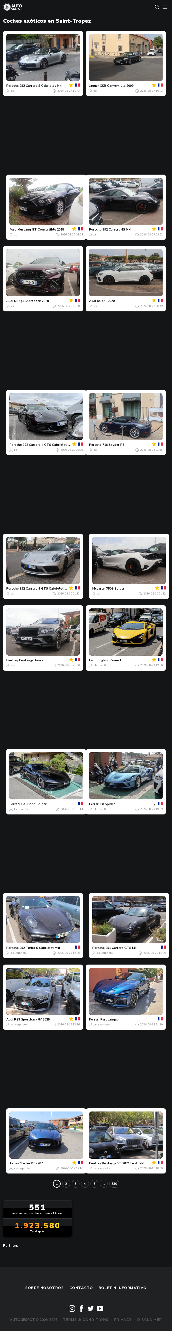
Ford (13, 229)
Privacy (123, 1319)
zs (12, 91)
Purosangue (109, 1019)
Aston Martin (19, 1163)
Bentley (12, 660)
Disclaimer (149, 1319)
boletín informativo (123, 1287)
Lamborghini (99, 660)
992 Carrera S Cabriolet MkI (40, 86)
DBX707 (37, 1163)
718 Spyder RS (113, 445)
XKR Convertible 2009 (116, 86)
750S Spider (115, 588)
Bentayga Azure (31, 660)
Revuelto (116, 660)
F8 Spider (107, 804)
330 (114, 1184)
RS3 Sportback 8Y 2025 (32, 1019)
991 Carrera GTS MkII (121, 948)
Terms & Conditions (86, 1319)
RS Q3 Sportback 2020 (31, 301)
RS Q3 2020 (106, 301)
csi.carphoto (19, 953)
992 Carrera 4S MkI (116, 229)
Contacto (81, 1287)
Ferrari (14, 804)
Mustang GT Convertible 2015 (40, 229)
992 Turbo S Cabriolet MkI (39, 948)
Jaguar (94, 86)
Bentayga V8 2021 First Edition (126, 1163)
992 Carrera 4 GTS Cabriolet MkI (48, 445)
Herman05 (100, 665)
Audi (9, 301)
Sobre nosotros (44, 1287)
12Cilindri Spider (34, 804)
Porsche (12, 86)
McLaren (98, 588)
